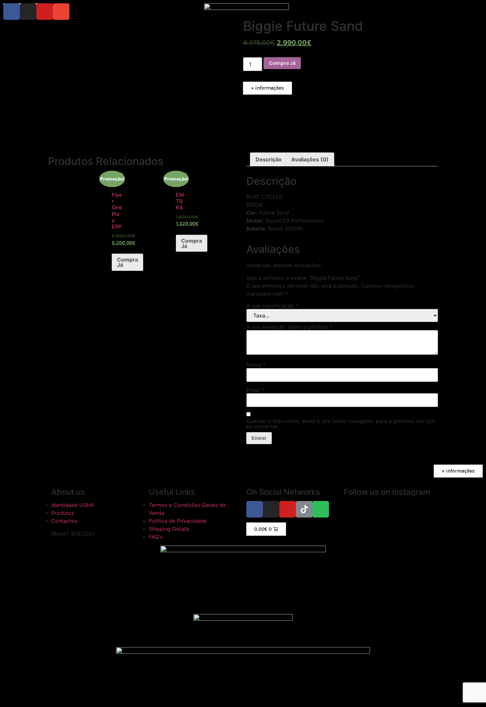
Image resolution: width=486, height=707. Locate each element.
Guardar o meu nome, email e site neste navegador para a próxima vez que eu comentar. (340, 423)
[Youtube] (44, 11)
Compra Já (282, 63)
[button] (267, 88)
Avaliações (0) (310, 159)
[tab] (268, 159)
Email (255, 390)
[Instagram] (28, 11)
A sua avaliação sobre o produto (289, 326)
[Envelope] (61, 11)
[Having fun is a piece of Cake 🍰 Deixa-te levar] (380, 550)
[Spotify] (320, 509)
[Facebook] (11, 11)
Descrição (269, 159)
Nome (255, 364)
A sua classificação (272, 305)
